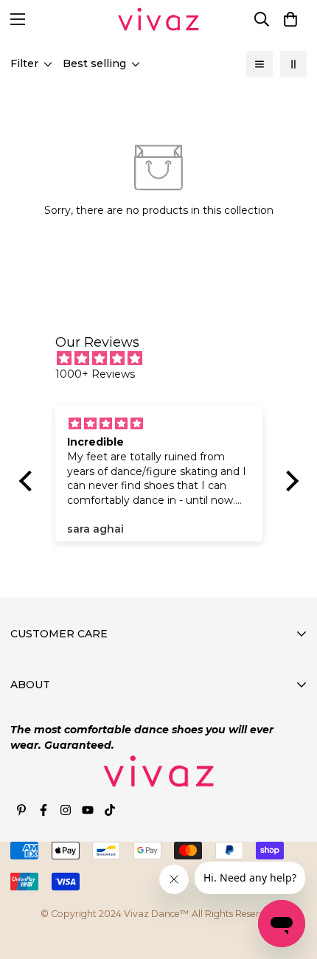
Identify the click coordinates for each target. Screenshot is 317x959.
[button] (290, 19)
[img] (166, 358)
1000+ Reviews (95, 374)
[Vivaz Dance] (158, 19)
